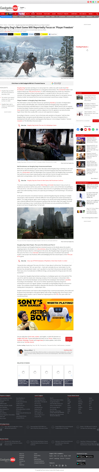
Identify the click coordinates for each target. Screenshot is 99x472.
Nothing (80, 403)
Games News (11, 25)
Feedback (21, 457)
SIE (36, 345)
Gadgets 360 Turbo (22, 338)
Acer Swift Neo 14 (39, 413)
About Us (21, 453)
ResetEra (52, 103)
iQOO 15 (2, 411)
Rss (66, 465)
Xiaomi (90, 409)
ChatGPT (2, 402)
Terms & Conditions (39, 461)
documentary (41, 249)
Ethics (35, 457)
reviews (37, 336)
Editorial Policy (37, 459)
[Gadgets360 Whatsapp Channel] (93, 129)
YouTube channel (29, 342)
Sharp (90, 402)
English (51, 456)
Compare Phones (20, 418)
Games (5, 25)
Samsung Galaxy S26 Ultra (6, 398)
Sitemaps (21, 455)
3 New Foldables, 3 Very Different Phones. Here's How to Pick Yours (91, 113)
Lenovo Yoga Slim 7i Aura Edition (7, 414)
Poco (79, 411)
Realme (80, 413)
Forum (50, 338)
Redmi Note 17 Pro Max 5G (41, 402)
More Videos (94, 178)
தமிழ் (61, 456)
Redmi (90, 398)
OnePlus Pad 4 (19, 403)
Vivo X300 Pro (3, 413)
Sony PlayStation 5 (20, 398)
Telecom (21, 16)
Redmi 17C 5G (38, 411)
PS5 (57, 294)
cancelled (68, 280)
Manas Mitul (7, 31)
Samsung (91, 400)
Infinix (69, 409)
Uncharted (62, 90)
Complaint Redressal (39, 463)
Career (35, 453)
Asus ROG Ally (53, 409)
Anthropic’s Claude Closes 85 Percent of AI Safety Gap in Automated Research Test (64, 443)
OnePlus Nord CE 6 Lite (21, 402)
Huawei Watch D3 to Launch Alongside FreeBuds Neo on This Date (64, 427)
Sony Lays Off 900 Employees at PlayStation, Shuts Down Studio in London (47, 261)
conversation (26, 172)
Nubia (79, 405)
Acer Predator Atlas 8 (55, 407)
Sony (18, 110)
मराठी (69, 456)
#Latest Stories (4, 439)
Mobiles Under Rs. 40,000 (6, 405)
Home (2, 14)
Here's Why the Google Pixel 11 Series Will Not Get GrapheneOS (14, 427)
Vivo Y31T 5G (38, 403)
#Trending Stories (4, 424)
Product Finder (62, 14)
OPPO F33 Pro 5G (20, 405)
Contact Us (22, 461)
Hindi (55, 456)
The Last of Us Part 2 (35, 91)
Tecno (90, 407)
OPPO (79, 409)
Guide (54, 14)
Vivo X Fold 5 (3, 418)
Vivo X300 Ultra (3, 407)
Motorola (80, 402)
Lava (79, 398)
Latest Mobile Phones (21, 416)
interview (35, 253)
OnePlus (80, 407)
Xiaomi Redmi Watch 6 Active (56, 400)
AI (15, 14)
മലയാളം (56, 458)
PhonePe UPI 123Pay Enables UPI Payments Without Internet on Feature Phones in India (13, 443)
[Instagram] (89, 129)
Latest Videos (80, 135)
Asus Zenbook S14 (4, 409)
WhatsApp (25, 340)
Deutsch (62, 458)
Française (68, 458)
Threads (31, 340)
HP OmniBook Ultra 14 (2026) (23, 409)
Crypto (48, 16)
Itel (68, 413)
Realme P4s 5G (38, 409)
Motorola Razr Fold (4, 400)
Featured (79, 93)
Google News (39, 340)
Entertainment (40, 16)
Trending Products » (82, 47)
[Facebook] (78, 129)
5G (94, 16)
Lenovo (80, 400)
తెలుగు (65, 456)
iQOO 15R (2, 416)
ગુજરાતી (51, 458)
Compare (74, 14)
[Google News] (97, 129)
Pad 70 (51, 398)
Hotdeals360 (70, 16)
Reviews (39, 14)
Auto (28, 14)
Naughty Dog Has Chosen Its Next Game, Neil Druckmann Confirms (45, 180)
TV (56, 16)
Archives (21, 459)
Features (47, 14)
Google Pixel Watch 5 (55, 402)
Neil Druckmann (61, 345)
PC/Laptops (62, 16)
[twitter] (34, 350)
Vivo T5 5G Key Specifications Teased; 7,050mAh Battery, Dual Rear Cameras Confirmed (39, 443)
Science (83, 16)
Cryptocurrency (19, 407)
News (33, 14)
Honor (69, 405)
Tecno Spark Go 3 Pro (40, 398)
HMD (69, 403)
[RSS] (98, 2)
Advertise (21, 465)
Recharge (83, 14)
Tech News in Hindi (82, 182)
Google (69, 402)
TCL (90, 405)
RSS (20, 463)
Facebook (19, 340)
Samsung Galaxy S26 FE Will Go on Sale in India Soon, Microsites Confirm (39, 427)
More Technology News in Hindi (89, 217)
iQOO (69, 411)
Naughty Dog (21, 88)
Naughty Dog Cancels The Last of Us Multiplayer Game (41, 125)
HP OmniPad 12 (20, 400)
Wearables (89, 16)
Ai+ (68, 398)
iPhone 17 (18, 411)
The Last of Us (43, 345)
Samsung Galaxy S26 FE (40, 400)
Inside (51, 185)
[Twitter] (81, 129)
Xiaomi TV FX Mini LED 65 (55, 405)
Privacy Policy (37, 455)
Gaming (33, 16)
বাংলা (58, 456)
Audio (52, 16)
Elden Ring (44, 185)
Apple (69, 400)
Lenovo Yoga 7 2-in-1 (40, 414)
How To (27, 16)
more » (26, 354)
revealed (19, 121)
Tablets (77, 16)
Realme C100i (38, 405)
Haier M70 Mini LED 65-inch (56, 403)
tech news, (32, 336)
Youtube (56, 465)
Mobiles (15, 16)
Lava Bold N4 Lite (38, 407)
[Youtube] (85, 129)
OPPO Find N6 (3, 403)
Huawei (69, 407)
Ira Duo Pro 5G (38, 416)
